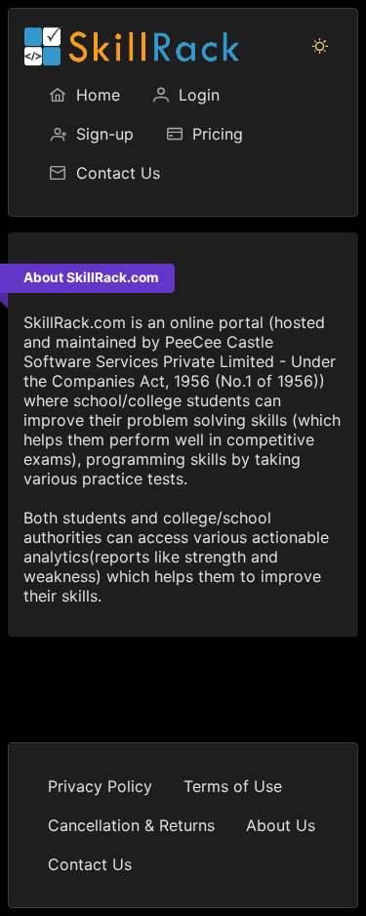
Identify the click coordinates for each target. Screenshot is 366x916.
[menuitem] (84, 94)
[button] (320, 45)
